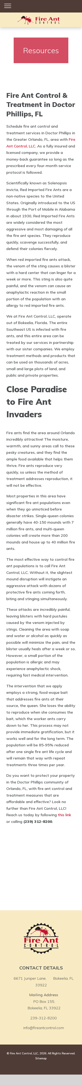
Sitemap (41, 1058)
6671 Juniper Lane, (44, 981)
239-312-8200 (43, 1018)
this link (64, 814)
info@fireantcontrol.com (43, 1027)
